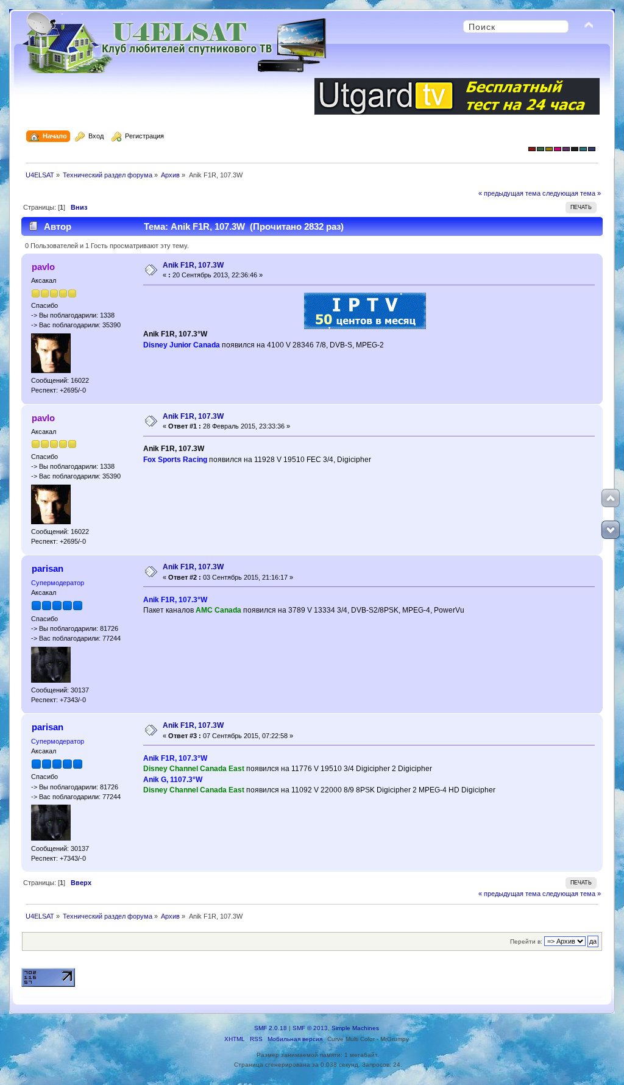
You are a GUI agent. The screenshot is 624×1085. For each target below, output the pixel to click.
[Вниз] (610, 529)
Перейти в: (526, 941)
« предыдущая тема (509, 193)
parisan (47, 568)
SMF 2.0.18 (270, 1028)
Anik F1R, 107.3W (193, 265)
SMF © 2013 (310, 1028)
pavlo (43, 266)
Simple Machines (355, 1028)
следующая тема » (571, 193)
